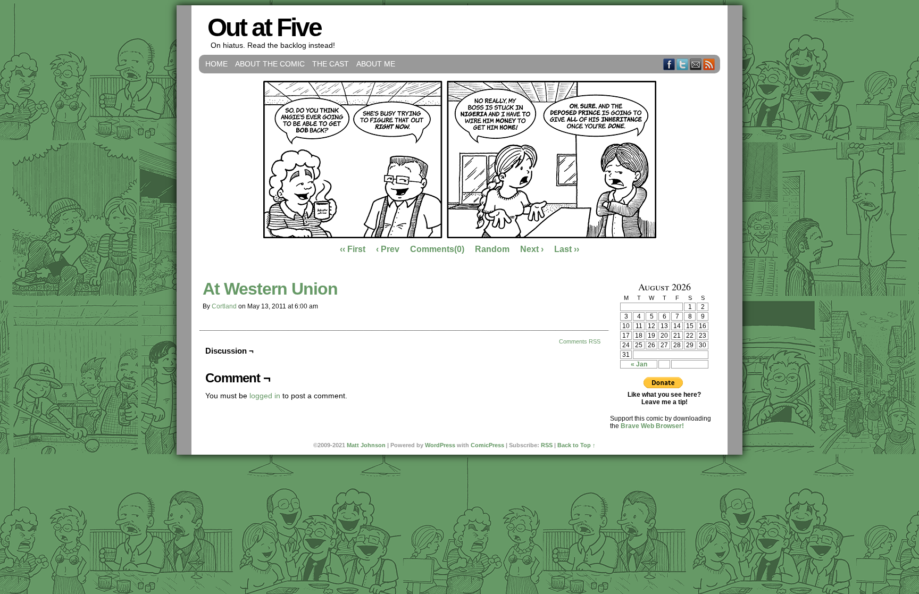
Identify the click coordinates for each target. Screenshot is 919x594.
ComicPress (487, 445)
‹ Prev (387, 249)
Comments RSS (579, 341)
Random (492, 249)
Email (696, 64)
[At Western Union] (459, 235)
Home (216, 64)
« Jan (639, 364)
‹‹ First (352, 249)
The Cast (330, 64)
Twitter (682, 64)
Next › (532, 249)
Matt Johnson (366, 445)
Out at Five (264, 27)
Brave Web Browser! (652, 426)
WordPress (440, 445)
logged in (264, 395)
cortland (224, 306)
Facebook (669, 64)
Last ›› (566, 249)
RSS (709, 64)
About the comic (270, 64)
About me (375, 64)
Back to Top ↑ (576, 445)
